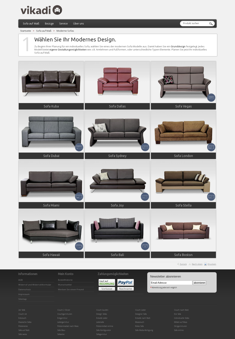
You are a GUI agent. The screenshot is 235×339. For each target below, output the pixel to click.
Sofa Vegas (183, 106)
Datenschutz (24, 289)
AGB (20, 279)
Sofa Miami (51, 205)
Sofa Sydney (117, 156)
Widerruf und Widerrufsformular (34, 284)
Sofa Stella (183, 205)
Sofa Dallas (117, 106)
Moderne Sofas (65, 30)
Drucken (212, 264)
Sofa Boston (183, 255)
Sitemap (22, 299)
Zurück (183, 264)
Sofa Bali (117, 255)
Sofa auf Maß (43, 30)
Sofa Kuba (51, 106)
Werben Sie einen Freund (71, 289)
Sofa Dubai (51, 156)
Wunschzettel (65, 284)
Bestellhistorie (65, 279)
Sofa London (183, 156)
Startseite (25, 30)
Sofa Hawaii (51, 255)
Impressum (24, 294)
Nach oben (197, 264)
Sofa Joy (117, 205)
